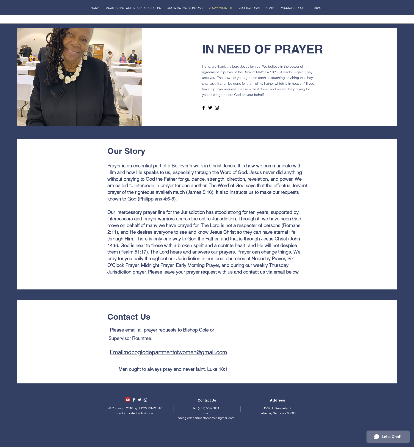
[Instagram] (217, 107)
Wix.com (149, 413)
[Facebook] (203, 107)
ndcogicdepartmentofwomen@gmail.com (205, 418)
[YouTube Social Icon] (127, 399)
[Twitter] (210, 107)
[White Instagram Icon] (145, 399)
